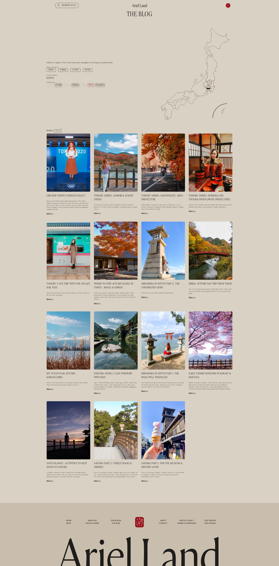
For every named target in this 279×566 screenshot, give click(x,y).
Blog (68, 523)
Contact (163, 523)
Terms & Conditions (186, 523)
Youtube (116, 523)
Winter (88, 70)
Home (68, 521)
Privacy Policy (186, 521)
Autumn (75, 70)
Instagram (116, 521)
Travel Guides (92, 523)
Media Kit (92, 521)
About (163, 521)
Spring (51, 70)
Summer (63, 70)
